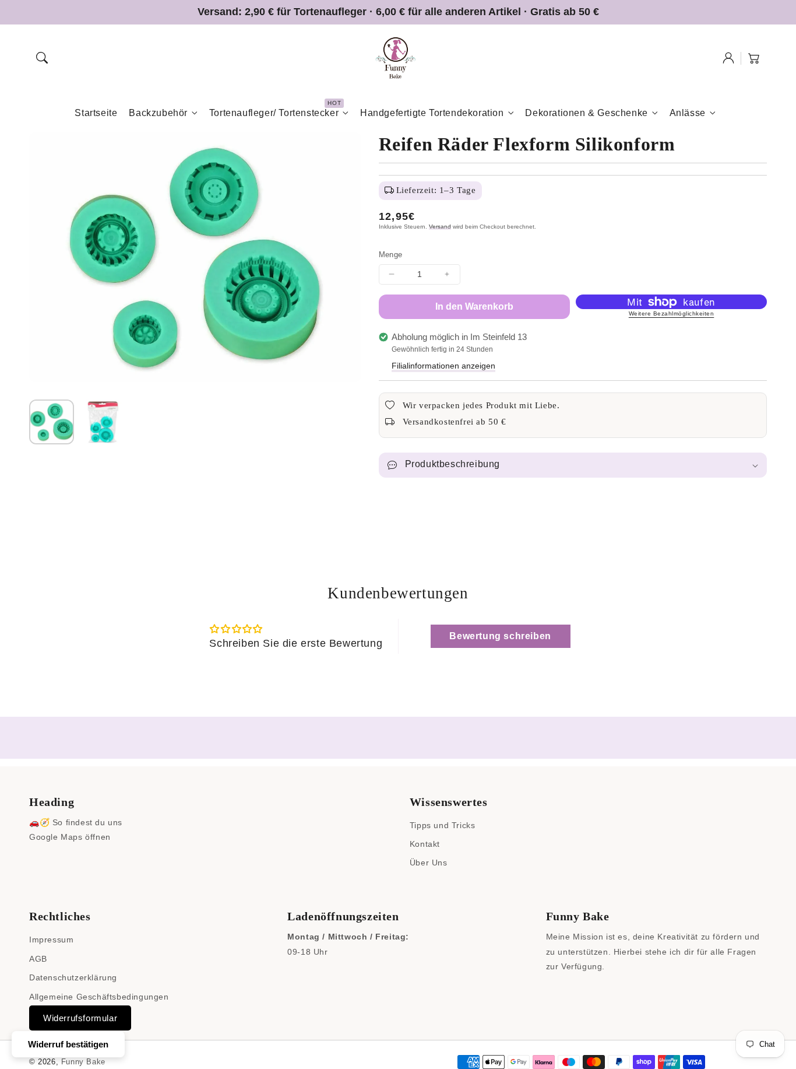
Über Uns (429, 862)
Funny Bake (83, 1061)
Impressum (51, 939)
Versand (440, 226)
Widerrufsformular (80, 1018)
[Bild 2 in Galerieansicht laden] (102, 421)
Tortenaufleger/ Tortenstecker (274, 113)
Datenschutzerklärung (73, 977)
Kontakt (425, 844)
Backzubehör (158, 113)
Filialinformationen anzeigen (443, 365)
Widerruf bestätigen (68, 1044)
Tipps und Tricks (443, 825)
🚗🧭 (39, 822)
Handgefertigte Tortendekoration (432, 113)
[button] (42, 58)
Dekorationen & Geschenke (586, 113)
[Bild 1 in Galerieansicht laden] (51, 421)
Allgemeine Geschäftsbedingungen (99, 996)
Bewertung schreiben (500, 636)
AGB (38, 958)
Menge (391, 254)
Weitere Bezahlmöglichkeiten (671, 313)
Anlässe (688, 113)
